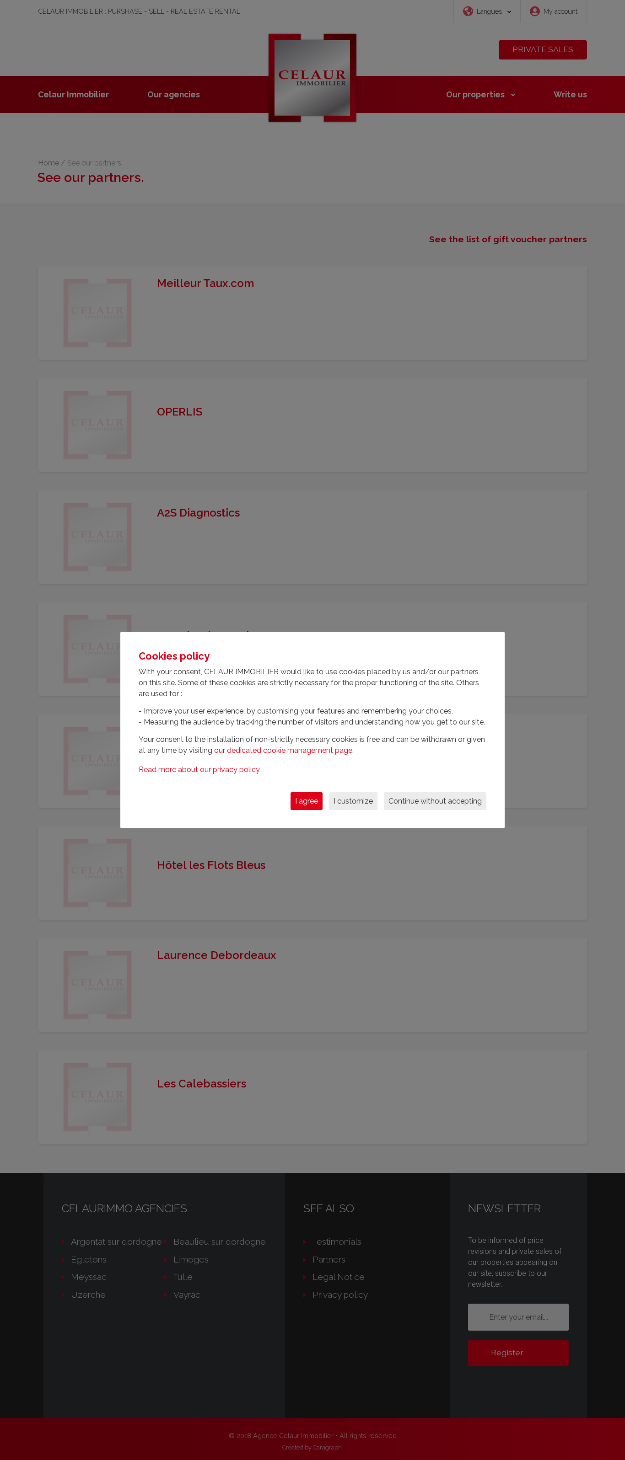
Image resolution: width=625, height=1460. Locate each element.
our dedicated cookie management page (283, 750)
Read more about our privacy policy (199, 769)
